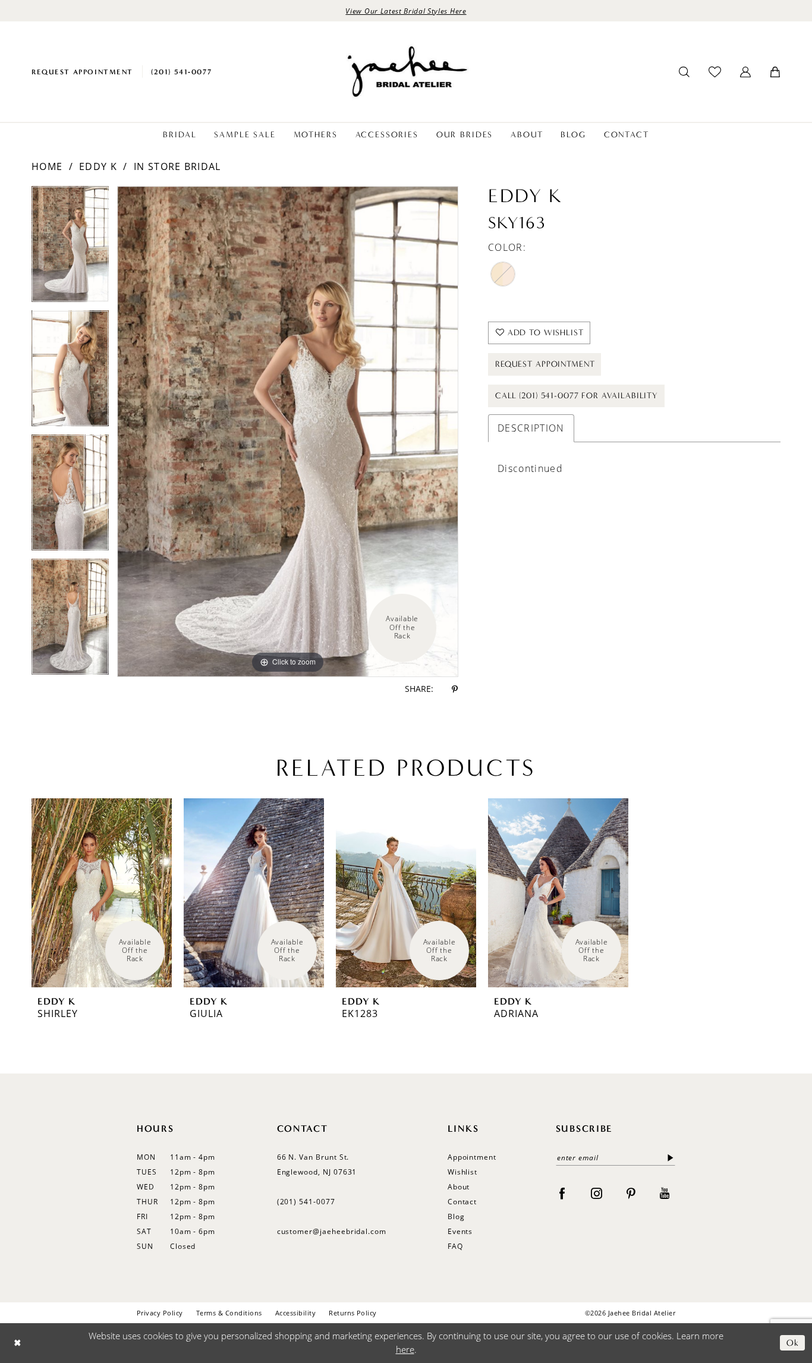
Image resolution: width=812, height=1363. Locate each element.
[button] (745, 72)
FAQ (455, 1246)
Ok (792, 1342)
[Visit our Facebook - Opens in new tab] (562, 1193)
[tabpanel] (70, 248)
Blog (456, 1216)
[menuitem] (82, 71)
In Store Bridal (177, 166)
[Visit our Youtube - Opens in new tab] (664, 1193)
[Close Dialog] (17, 1343)
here (405, 1349)
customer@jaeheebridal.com (332, 1231)
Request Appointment (544, 364)
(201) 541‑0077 (306, 1202)
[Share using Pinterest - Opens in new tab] (454, 689)
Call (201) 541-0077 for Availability (576, 396)
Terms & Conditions (229, 1312)
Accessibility (295, 1312)
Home (47, 166)
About (459, 1187)
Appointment (472, 1157)
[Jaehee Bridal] (406, 71)
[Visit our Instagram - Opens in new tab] (596, 1193)
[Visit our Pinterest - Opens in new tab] (631, 1193)
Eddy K (98, 166)
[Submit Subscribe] (668, 1158)
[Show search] (684, 72)
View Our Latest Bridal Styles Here (405, 10)
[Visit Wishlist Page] (715, 71)
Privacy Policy (160, 1312)
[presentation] (102, 892)
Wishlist (463, 1172)
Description (531, 428)
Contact (462, 1202)
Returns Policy (353, 1312)
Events (460, 1231)
